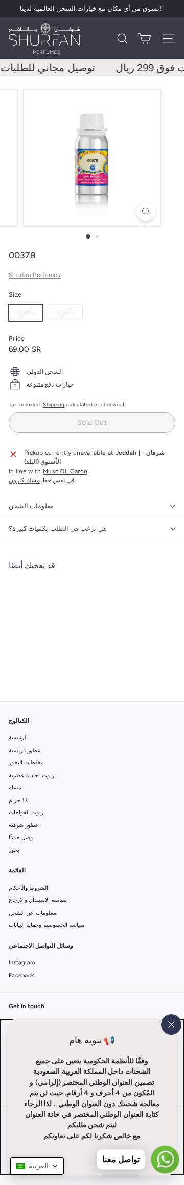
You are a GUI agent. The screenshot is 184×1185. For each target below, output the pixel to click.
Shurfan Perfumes (35, 275)
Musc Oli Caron (65, 471)
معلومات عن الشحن (32, 913)
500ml (69, 315)
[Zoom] (145, 211)
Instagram (22, 962)
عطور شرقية (24, 825)
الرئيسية (18, 737)
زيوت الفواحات (26, 812)
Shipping (53, 404)
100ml (29, 315)
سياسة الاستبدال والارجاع (38, 900)
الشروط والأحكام (28, 888)
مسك (15, 787)
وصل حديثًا (21, 837)
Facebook (21, 975)
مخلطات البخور (26, 762)
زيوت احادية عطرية (31, 775)
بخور (14, 850)
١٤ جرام (18, 800)
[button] (37, 1166)
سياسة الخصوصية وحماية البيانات (46, 925)
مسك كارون (24, 480)
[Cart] (144, 38)
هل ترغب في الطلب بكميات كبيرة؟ (58, 528)
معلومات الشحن (31, 506)
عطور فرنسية (25, 750)
